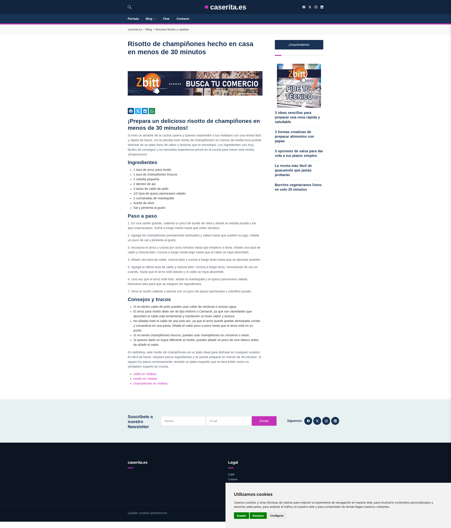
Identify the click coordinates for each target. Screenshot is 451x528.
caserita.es (227, 7)
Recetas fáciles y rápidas (172, 29)
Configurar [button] (277, 515)
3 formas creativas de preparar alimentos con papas (294, 136)
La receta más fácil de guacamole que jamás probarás (293, 170)
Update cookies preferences (147, 513)
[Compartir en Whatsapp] (152, 111)
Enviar (264, 421)
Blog (149, 18)
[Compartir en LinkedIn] (145, 111)
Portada (133, 18)
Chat (166, 18)
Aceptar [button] (241, 515)
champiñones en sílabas (150, 383)
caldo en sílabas (144, 374)
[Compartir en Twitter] (138, 111)
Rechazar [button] (258, 515)
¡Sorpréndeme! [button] (299, 44)
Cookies (233, 479)
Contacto (183, 18)
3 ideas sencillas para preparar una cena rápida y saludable (297, 117)
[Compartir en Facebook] (131, 111)
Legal (231, 474)
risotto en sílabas (145, 378)
